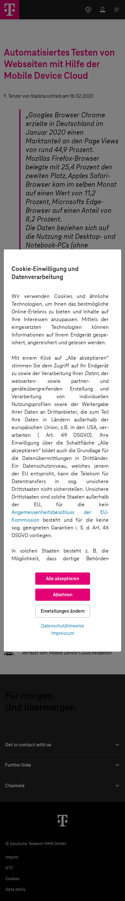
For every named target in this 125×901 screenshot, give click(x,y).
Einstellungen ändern (63, 611)
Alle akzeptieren (62, 578)
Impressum (62, 633)
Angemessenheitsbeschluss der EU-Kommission (60, 516)
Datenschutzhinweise (62, 626)
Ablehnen (62, 595)
